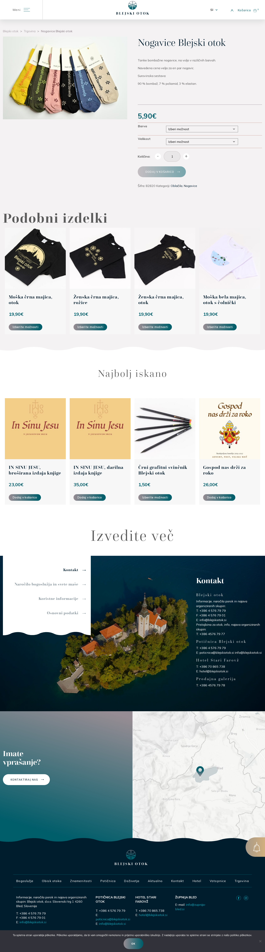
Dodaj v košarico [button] (25, 497)
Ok (133, 943)
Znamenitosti (81, 881)
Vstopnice (218, 881)
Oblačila (176, 186)
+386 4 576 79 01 (212, 615)
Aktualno (155, 881)
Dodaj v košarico (159, 171)
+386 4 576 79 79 (212, 611)
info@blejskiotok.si (212, 620)
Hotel (196, 881)
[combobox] (213, 9)
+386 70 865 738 (212, 666)
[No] (260, 941)
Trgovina (30, 31)
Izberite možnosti (25, 327)
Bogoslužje (24, 881)
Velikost (144, 139)
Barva (142, 126)
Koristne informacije (58, 598)
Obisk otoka (51, 881)
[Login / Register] (231, 9)
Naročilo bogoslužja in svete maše (46, 584)
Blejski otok (10, 31)
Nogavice (190, 186)
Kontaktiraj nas (24, 779)
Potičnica (108, 881)
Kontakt (70, 569)
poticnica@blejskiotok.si (216, 652)
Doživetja (131, 881)
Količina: (144, 156)
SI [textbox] (211, 10)
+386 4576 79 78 (212, 685)
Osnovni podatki (62, 613)
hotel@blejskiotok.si (213, 671)
